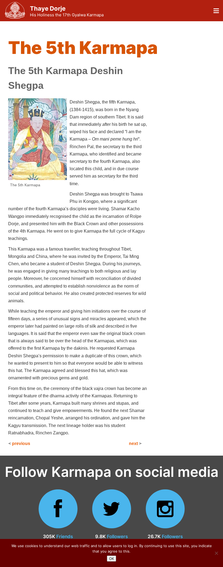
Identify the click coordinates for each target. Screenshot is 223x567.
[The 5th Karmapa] (39, 139)
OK (111, 558)
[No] (216, 553)
